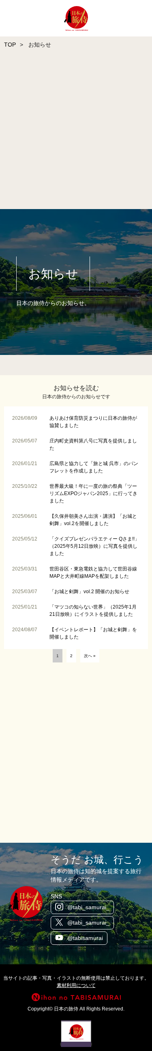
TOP (10, 44)
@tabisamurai (85, 938)
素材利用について (76, 985)
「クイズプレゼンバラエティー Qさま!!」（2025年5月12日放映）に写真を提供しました (94, 546)
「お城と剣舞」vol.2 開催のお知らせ (89, 591)
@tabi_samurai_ (88, 907)
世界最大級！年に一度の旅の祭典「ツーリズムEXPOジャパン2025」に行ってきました (93, 493)
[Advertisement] (76, 131)
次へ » (90, 656)
